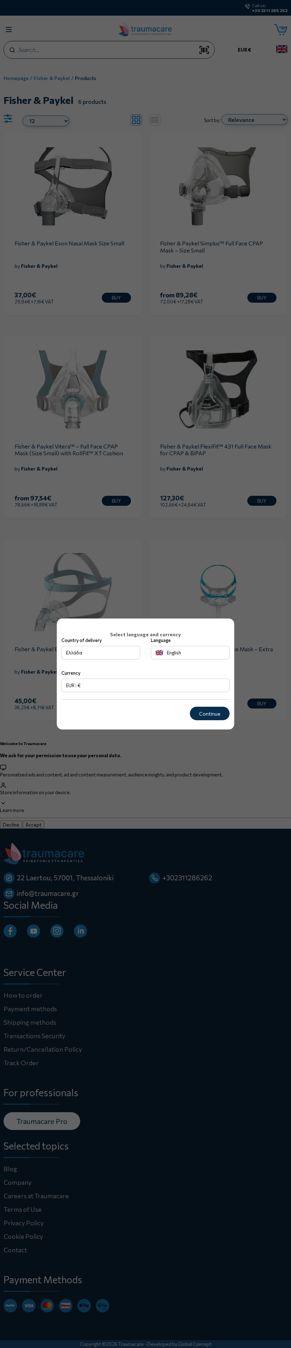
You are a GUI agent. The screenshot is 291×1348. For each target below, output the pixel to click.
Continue (209, 714)
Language (161, 640)
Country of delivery (81, 640)
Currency (71, 673)
